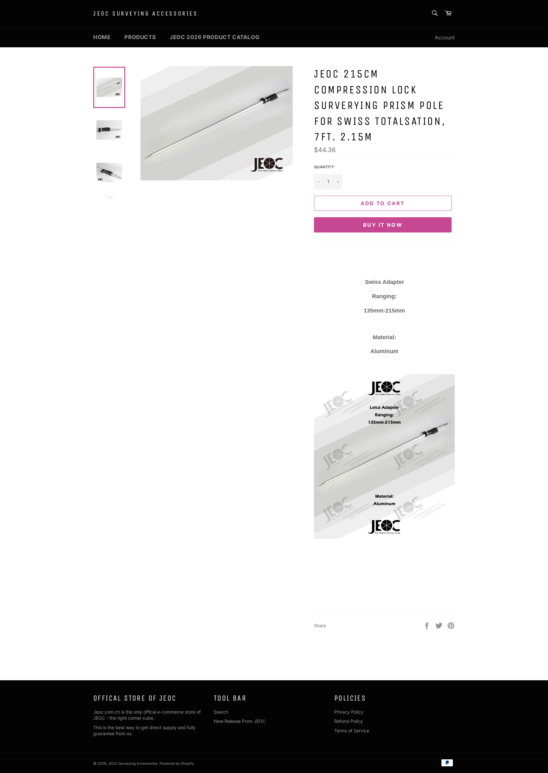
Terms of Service (351, 730)
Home (101, 37)
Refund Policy (348, 721)
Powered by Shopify (177, 763)
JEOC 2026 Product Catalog (214, 37)
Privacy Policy (348, 712)
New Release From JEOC (239, 721)
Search (221, 712)
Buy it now (382, 225)
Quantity (324, 167)
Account (445, 37)
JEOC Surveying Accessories (145, 13)
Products (140, 37)
